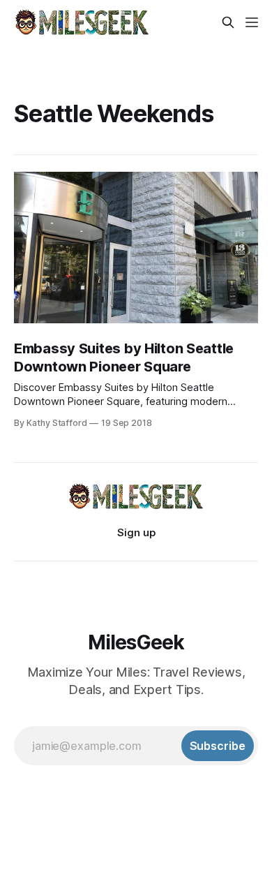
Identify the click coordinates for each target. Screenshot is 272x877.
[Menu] (252, 22)
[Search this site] (228, 22)
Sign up (136, 532)
